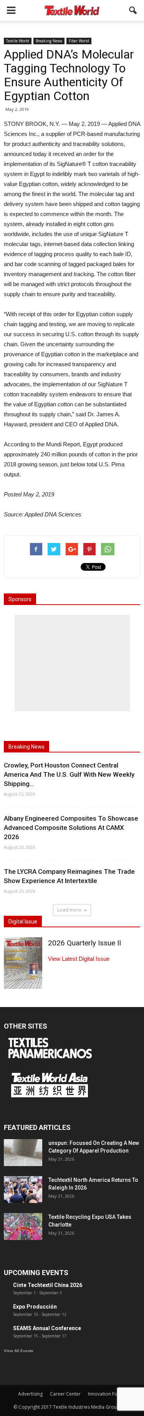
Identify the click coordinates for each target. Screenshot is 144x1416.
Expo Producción (35, 1307)
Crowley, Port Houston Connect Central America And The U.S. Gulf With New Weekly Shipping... (69, 774)
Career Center (65, 1394)
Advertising (30, 1394)
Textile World (17, 41)
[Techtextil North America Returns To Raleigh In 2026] (23, 1189)
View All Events (18, 1351)
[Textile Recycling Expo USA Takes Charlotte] (23, 1226)
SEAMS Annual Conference (47, 1328)
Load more (69, 910)
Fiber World (79, 41)
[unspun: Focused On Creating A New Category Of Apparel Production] (23, 1152)
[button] (133, 10)
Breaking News (49, 41)
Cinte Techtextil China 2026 (47, 1285)
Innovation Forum (107, 1394)
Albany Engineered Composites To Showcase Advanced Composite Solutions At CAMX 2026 (71, 827)
